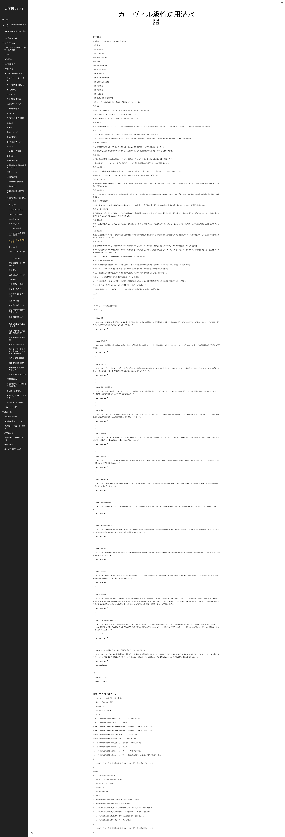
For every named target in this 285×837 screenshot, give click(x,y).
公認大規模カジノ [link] (14, 104)
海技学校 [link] (12, 279)
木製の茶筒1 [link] (12, 137)
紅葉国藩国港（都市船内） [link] (15, 192)
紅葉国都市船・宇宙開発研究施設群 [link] (16, 385)
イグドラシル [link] (9, 43)
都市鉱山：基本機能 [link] (15, 402)
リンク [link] (7, 54)
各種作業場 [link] (8, 69)
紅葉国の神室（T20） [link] (17, 305)
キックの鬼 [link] (11, 90)
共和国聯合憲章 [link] (13, 108)
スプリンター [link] (14, 258)
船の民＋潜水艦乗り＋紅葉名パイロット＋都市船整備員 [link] (17, 351)
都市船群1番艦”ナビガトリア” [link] (17, 368)
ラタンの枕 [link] (11, 94)
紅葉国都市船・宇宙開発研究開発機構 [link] (17, 332)
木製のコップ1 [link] (12, 132)
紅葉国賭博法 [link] (12, 379)
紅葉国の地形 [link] (14, 300)
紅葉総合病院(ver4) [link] (16, 344)
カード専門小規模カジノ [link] (16, 85)
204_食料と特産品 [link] (16, 209)
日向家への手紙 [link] (10, 416)
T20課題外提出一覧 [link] (14, 73)
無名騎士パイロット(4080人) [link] (14, 427)
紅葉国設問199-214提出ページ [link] (16, 199)
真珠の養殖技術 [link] (13, 160)
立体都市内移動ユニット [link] (17, 295)
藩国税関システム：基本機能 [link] (16, 396)
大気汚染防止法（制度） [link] (16, 118)
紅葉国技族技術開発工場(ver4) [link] (17, 311)
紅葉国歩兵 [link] (11, 186)
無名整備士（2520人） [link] (13, 421)
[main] (156, 17)
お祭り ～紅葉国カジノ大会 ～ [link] (15, 32)
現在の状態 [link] (8, 433)
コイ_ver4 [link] (13, 247)
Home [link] (6, 20)
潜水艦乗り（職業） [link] (17, 284)
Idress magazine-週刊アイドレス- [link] (15, 25)
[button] (282, 3)
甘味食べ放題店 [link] (15, 289)
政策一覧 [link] (8, 412)
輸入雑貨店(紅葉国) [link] (16, 358)
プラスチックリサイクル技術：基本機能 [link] (15, 48)
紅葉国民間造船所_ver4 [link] (16, 318)
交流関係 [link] (8, 59)
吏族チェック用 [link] (10, 407)
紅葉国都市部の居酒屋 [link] (17, 338)
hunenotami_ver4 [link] (15, 214)
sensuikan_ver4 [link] (14, 219)
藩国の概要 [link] (8, 444)
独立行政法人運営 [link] (14, 151)
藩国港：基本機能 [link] (14, 391)
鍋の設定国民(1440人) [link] (13, 449)
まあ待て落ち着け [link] (11, 38)
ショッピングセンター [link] (17, 252)
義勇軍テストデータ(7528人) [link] (14, 438)
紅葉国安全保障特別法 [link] (15, 181)
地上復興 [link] (10, 113)
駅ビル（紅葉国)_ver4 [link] (17, 374)
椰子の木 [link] (10, 146)
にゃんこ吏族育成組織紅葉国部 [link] (17, 234)
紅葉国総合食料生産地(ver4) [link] (17, 325)
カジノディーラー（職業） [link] (15, 79)
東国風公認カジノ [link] (14, 142)
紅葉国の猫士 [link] (12, 177)
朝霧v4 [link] (9, 127)
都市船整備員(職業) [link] (16, 363)
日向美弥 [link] (12, 270)
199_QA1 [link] (12, 205)
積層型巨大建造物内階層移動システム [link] (16, 166)
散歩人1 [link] (10, 123)
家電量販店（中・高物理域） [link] (17, 264)
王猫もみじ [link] (11, 156)
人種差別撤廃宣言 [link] (14, 99)
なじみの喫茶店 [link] (15, 228)
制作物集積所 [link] (9, 64)
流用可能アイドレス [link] (17, 275)
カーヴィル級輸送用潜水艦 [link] (17, 241)
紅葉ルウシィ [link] (12, 172)
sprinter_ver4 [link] (14, 224)
